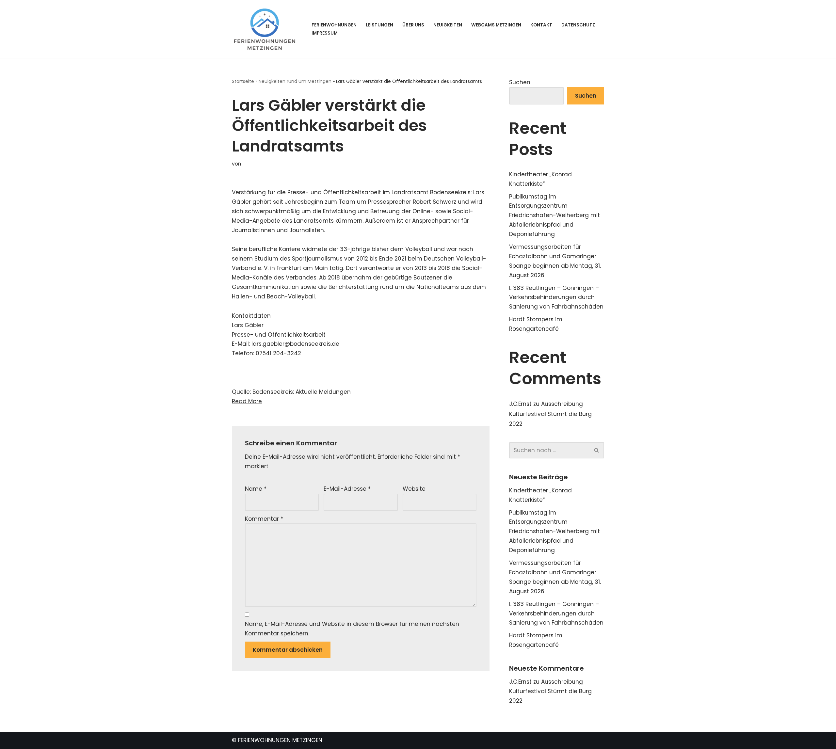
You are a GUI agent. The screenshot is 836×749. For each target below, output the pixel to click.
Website (414, 489)
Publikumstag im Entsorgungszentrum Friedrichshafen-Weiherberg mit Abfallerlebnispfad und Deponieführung (554, 215)
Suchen (519, 82)
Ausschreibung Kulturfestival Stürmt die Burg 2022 (550, 414)
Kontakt (541, 25)
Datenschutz (578, 25)
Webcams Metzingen (496, 25)
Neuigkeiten (447, 25)
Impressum (325, 33)
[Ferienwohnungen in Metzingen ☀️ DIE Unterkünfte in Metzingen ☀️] (266, 29)
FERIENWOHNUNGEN (334, 25)
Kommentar (264, 519)
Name (255, 489)
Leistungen (379, 25)
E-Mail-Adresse (347, 489)
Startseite (243, 81)
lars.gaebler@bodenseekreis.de (295, 344)
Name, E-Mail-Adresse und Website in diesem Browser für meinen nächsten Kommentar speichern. (352, 628)
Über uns (413, 25)
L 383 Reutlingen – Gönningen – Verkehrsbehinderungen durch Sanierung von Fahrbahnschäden (556, 297)
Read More (247, 401)
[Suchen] (596, 450)
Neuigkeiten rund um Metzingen (295, 81)
